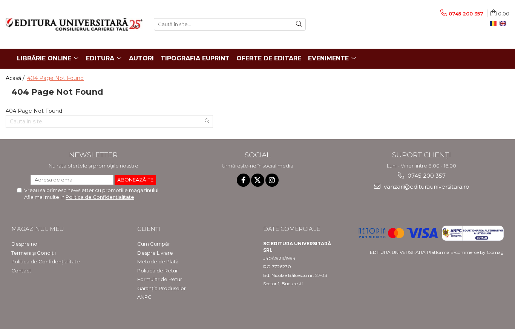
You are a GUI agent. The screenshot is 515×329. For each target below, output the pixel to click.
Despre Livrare (155, 253)
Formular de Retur (159, 279)
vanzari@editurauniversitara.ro (425, 186)
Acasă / (16, 78)
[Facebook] (243, 180)
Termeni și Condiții (33, 253)
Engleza (504, 23)
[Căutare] (299, 24)
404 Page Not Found (55, 78)
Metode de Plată (158, 261)
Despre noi (24, 244)
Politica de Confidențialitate (45, 261)
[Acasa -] (74, 24)
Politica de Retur (157, 271)
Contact (21, 271)
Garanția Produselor (161, 288)
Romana (495, 23)
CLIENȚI (148, 228)
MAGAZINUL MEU (37, 228)
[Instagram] (272, 180)
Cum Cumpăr (153, 244)
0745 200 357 (426, 175)
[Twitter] (257, 180)
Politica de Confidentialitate (100, 197)
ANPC (144, 297)
